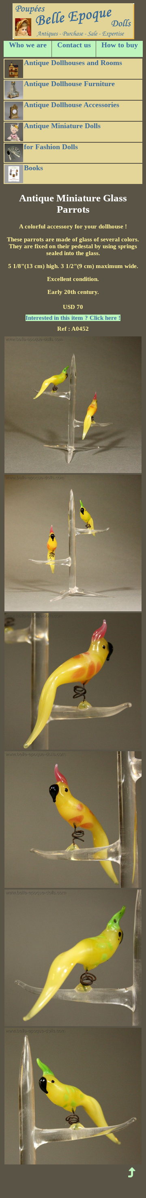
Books (33, 168)
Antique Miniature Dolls (62, 126)
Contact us (74, 45)
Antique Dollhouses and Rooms (73, 63)
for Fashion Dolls (51, 147)
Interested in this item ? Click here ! (73, 318)
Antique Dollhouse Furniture (69, 84)
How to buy (119, 45)
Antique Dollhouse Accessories (71, 105)
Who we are (28, 45)
